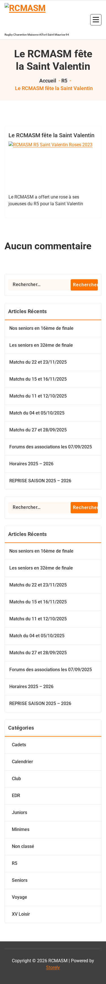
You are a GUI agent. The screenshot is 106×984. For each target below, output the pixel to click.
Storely (53, 967)
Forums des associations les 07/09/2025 (50, 447)
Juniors (19, 812)
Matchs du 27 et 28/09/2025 (38, 430)
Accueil (47, 81)
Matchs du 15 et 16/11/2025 (38, 379)
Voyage (19, 897)
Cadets (19, 744)
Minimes (20, 829)
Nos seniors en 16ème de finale (41, 328)
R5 (64, 81)
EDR (16, 795)
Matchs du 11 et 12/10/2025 (38, 396)
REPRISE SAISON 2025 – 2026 (40, 480)
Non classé (23, 846)
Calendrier (22, 761)
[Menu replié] (95, 19)
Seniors (19, 880)
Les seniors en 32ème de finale (41, 345)
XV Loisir (21, 914)
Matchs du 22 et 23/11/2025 (38, 362)
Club (16, 778)
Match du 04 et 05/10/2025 (36, 413)
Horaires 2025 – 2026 (31, 463)
